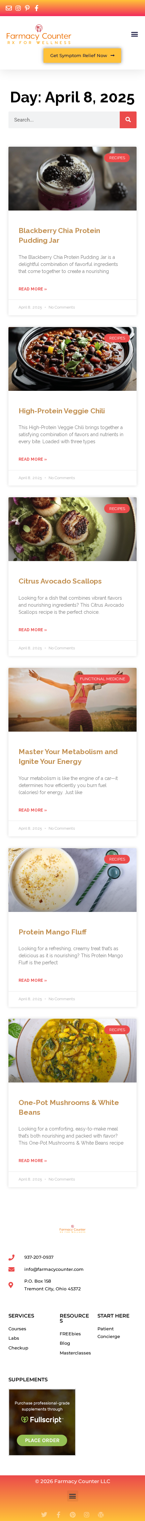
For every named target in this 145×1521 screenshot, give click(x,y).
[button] (134, 34)
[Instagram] (87, 1515)
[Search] (128, 119)
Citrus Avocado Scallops (60, 581)
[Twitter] (44, 1515)
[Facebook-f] (58, 1515)
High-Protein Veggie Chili (62, 411)
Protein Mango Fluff (52, 932)
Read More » (33, 289)
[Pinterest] (72, 1515)
